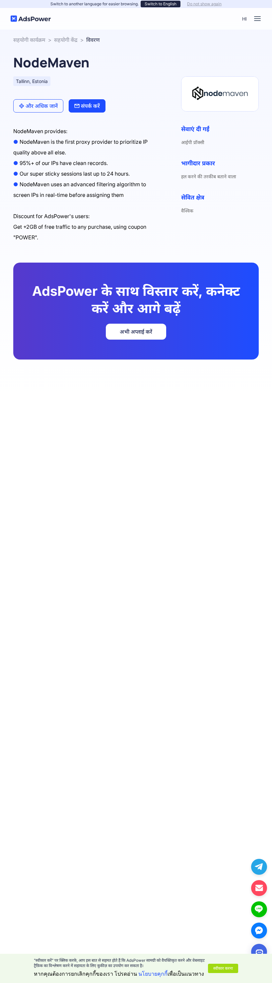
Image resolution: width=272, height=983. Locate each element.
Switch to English (160, 3)
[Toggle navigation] (257, 18)
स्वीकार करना (223, 968)
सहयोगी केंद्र (66, 40)
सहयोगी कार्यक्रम (29, 40)
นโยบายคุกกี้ (153, 973)
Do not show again (204, 3)
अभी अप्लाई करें (136, 331)
